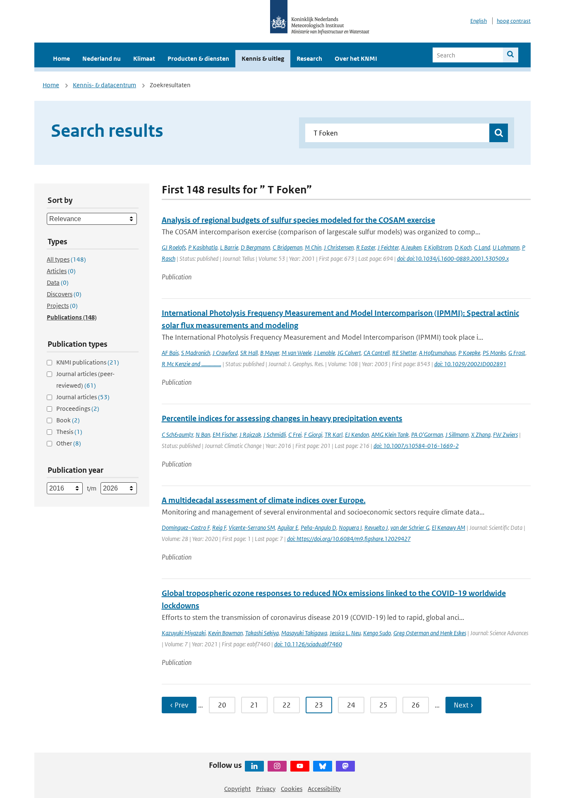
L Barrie (229, 247)
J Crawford (225, 353)
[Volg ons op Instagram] (277, 766)
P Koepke (469, 353)
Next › (463, 705)
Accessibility (324, 789)
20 (222, 705)
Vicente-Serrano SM (252, 527)
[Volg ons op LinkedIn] (254, 766)
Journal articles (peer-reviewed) (85, 379)
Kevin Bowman (225, 633)
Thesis (69, 432)
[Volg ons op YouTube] (300, 766)
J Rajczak (250, 434)
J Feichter (388, 247)
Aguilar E (288, 527)
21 (254, 705)
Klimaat (144, 58)
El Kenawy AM (448, 527)
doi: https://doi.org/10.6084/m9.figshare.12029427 (349, 539)
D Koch (463, 247)
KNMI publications (87, 362)
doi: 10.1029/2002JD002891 (470, 364)
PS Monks (494, 353)
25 (383, 705)
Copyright (237, 789)
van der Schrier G (409, 527)
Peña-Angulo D (318, 527)
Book (68, 420)
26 (416, 705)
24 (351, 705)
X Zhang (481, 434)
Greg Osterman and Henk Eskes (429, 633)
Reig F (219, 527)
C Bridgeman (287, 247)
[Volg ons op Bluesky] (322, 766)
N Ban (203, 434)
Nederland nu (101, 58)
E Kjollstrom (438, 247)
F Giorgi (313, 434)
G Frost (516, 353)
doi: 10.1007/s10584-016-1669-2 (416, 446)
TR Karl (333, 434)
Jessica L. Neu (345, 633)
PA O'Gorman (427, 434)
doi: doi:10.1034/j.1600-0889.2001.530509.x (453, 258)
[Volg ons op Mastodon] (345, 766)
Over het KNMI (356, 58)
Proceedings (77, 408)
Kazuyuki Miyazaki (184, 633)
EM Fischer (225, 434)
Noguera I (350, 527)
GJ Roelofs (174, 247)
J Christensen (339, 247)
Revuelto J (376, 527)
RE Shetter (404, 353)
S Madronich (195, 353)
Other (68, 443)
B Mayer (269, 353)
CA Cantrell (377, 353)
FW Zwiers (505, 434)
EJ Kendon (357, 434)
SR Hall (249, 353)
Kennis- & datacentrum (104, 85)
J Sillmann (457, 434)
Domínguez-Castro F (186, 527)
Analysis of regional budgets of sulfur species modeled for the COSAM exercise (298, 220)
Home (61, 58)
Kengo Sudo (377, 633)
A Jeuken (411, 247)
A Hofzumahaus (437, 353)
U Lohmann (506, 247)
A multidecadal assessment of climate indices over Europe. (264, 500)
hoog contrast (514, 20)
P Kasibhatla (203, 247)
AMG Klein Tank (390, 434)
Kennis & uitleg (263, 58)
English (478, 20)
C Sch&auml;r (177, 434)
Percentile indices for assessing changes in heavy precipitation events (282, 418)
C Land (482, 247)
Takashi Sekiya (262, 633)
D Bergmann (255, 247)
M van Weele (296, 353)
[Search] (510, 55)
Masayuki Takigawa (304, 633)
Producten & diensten (198, 58)
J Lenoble (324, 353)
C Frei (295, 434)
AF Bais (170, 353)
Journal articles (83, 397)
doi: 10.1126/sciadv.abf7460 (308, 644)
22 (286, 705)
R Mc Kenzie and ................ (191, 364)
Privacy (265, 789)
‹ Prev (179, 705)
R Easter (365, 247)
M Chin (313, 247)
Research (309, 58)
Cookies (291, 789)
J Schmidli (274, 434)
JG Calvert (349, 353)
